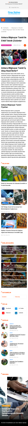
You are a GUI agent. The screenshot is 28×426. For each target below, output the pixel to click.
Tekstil (11, 359)
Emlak (11, 350)
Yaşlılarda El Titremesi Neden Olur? (16, 344)
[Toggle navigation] (3, 19)
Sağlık (11, 332)
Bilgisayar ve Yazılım (17, 28)
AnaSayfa (5, 28)
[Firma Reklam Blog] (14, 13)
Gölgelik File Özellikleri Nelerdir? (16, 362)
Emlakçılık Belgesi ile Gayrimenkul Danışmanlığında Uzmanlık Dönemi (13, 412)
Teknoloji (5, 202)
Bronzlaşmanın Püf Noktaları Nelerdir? (14, 3)
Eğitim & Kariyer (6, 405)
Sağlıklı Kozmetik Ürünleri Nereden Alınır (17, 335)
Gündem (4, 179)
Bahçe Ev (12, 323)
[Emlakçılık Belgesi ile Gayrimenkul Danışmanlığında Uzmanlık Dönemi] (14, 398)
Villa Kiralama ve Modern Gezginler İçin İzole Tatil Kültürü (17, 354)
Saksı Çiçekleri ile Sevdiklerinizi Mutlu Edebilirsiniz (16, 327)
